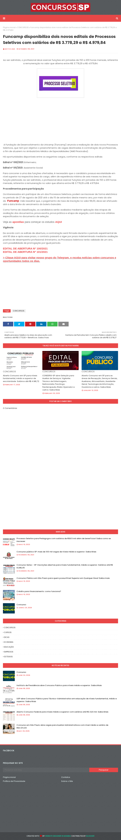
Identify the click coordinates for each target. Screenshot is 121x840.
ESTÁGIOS (8, 656)
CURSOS (8, 632)
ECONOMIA (8, 642)
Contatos (65, 777)
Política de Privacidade (14, 781)
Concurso (21, 604)
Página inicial (9, 27)
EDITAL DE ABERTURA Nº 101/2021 (25, 251)
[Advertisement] (60, 119)
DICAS (6, 637)
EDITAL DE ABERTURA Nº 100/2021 (25, 248)
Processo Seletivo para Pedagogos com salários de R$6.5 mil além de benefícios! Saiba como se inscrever (64, 540)
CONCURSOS (23, 27)
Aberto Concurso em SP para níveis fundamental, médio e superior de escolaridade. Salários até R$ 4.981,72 (21, 378)
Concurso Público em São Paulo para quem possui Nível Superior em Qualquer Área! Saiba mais (63, 578)
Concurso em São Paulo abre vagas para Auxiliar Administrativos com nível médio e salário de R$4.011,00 (62, 726)
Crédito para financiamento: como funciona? (39, 591)
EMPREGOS (8, 651)
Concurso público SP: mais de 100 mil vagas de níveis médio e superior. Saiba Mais (56, 551)
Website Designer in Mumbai (58, 836)
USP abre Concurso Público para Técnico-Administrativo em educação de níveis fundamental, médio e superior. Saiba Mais (67, 700)
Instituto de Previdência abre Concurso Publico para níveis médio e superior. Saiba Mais (59, 685)
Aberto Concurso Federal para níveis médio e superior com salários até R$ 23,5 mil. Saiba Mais (62, 711)
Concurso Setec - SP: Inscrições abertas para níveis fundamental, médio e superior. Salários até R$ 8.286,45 (65, 566)
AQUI (58, 222)
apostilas (18, 222)
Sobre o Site (67, 781)
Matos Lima (10, 49)
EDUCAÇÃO (9, 647)
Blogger (90, 836)
